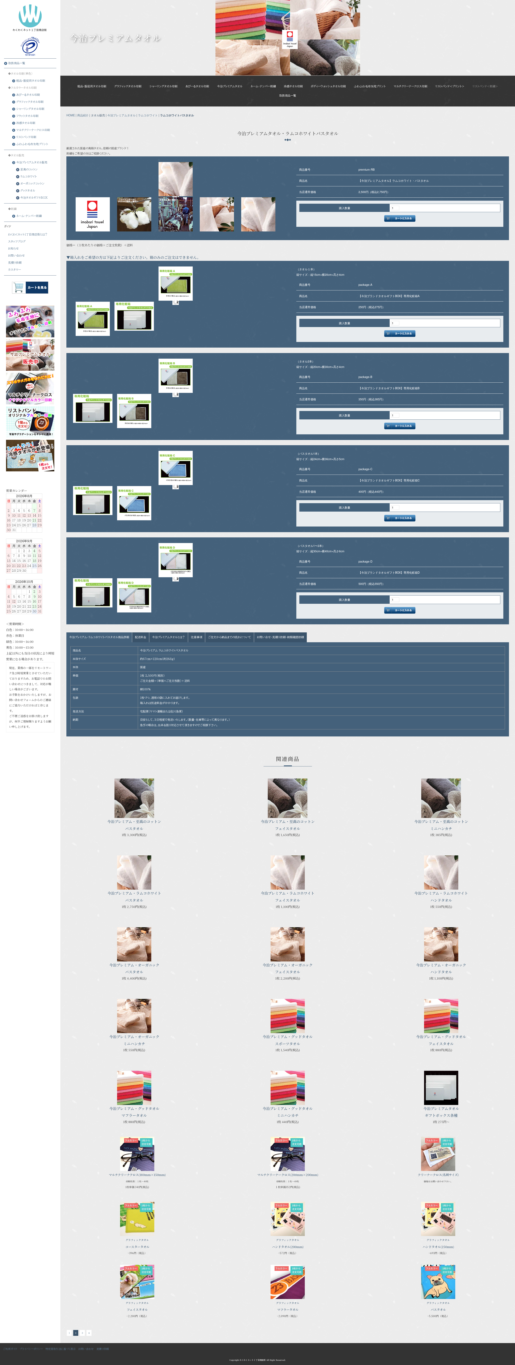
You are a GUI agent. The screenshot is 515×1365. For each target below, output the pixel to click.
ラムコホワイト (148, 115)
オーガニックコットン (32, 183)
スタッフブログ (17, 241)
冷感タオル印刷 (293, 86)
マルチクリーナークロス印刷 (410, 86)
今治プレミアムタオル (229, 86)
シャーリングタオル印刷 (163, 86)
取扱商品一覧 (287, 95)
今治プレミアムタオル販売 (31, 162)
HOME (70, 115)
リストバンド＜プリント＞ (450, 86)
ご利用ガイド (10, 1349)
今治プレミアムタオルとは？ (168, 637)
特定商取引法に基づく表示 (60, 1349)
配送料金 (140, 637)
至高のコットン (29, 169)
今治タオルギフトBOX (33, 197)
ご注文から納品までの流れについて (229, 637)
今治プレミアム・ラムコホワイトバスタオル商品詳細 (99, 637)
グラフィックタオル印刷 (127, 86)
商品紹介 (83, 115)
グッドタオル (27, 190)
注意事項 (196, 637)
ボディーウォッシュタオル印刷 (328, 86)
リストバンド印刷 (26, 137)
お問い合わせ (16, 255)
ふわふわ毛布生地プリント (370, 86)
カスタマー (14, 269)
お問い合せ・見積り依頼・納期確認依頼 (280, 637)
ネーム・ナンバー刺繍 (263, 86)
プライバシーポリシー (31, 1349)
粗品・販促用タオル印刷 (91, 86)
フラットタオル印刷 (27, 116)
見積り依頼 (15, 262)
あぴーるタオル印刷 (197, 86)
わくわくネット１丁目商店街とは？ (28, 234)
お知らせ (13, 248)
